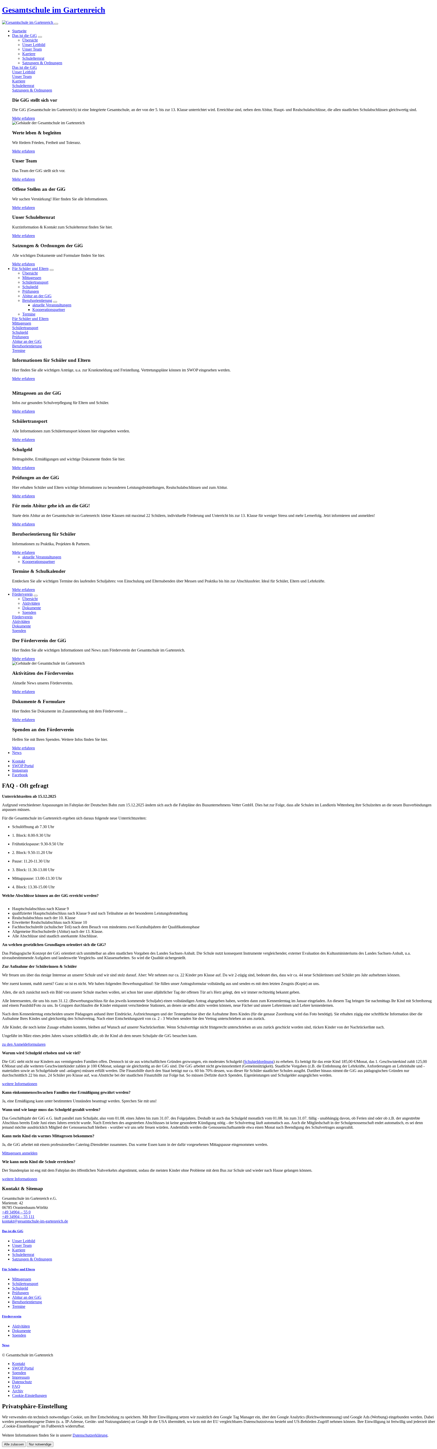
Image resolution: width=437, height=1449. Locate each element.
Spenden (29, 612)
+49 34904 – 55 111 (18, 1216)
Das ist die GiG (24, 35)
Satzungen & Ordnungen (42, 63)
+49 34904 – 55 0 (16, 1212)
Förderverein (22, 594)
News (16, 752)
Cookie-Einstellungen (29, 1395)
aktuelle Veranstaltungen (51, 305)
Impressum (21, 1377)
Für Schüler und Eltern (30, 268)
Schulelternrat (33, 58)
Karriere (28, 54)
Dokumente (31, 608)
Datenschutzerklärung (90, 1435)
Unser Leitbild (33, 45)
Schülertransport (35, 282)
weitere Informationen (19, 1084)
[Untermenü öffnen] (40, 37)
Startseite (19, 31)
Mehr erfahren (23, 118)
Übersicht (30, 40)
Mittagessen (31, 278)
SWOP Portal (23, 1368)
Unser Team (32, 49)
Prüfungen (30, 291)
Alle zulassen (14, 1444)
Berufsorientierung (37, 300)
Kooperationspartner (48, 309)
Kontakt (18, 1363)
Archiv (17, 1391)
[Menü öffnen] (56, 24)
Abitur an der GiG (37, 296)
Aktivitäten (31, 603)
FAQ (16, 1386)
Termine (28, 314)
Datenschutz (22, 1382)
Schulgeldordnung (258, 1061)
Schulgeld (30, 287)
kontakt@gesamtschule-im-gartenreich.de (35, 1221)
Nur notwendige (40, 1444)
